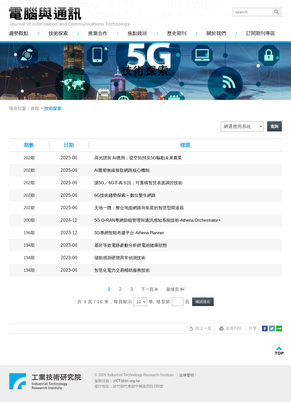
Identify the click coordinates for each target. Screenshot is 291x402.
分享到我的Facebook (265, 328)
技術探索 (58, 33)
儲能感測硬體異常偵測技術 (120, 257)
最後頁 (172, 289)
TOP (279, 351)
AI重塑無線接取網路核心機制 (121, 170)
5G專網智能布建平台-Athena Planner (129, 232)
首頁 (34, 108)
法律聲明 (186, 375)
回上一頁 (203, 328)
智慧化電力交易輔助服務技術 (122, 270)
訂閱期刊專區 (260, 33)
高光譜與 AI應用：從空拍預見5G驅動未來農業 (138, 157)
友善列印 (234, 328)
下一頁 (147, 289)
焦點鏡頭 (137, 33)
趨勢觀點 (18, 33)
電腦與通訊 (45, 383)
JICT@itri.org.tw (126, 381)
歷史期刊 (176, 33)
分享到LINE (279, 328)
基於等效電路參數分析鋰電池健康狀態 (130, 245)
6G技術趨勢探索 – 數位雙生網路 (125, 195)
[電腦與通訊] (69, 17)
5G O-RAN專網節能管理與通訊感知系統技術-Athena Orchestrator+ (157, 220)
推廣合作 (97, 33)
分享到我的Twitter (272, 328)
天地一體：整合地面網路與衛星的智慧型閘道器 (139, 207)
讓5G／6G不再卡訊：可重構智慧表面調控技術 (138, 182)
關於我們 (216, 33)
